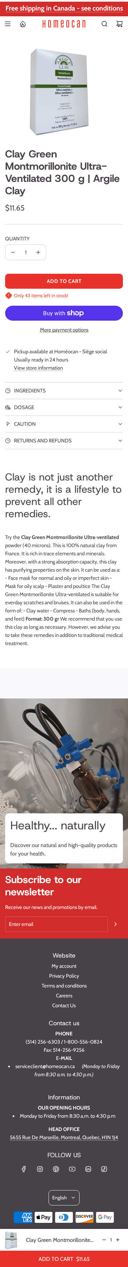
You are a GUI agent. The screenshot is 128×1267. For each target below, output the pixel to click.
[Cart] (119, 23)
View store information (38, 368)
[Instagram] (39, 1169)
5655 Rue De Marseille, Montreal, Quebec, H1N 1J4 (64, 1137)
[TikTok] (104, 1169)
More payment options (64, 330)
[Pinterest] (55, 1169)
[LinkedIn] (88, 1169)
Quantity (17, 239)
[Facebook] (23, 1169)
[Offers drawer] (22, 23)
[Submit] (115, 924)
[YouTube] (72, 1169)
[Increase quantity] (38, 252)
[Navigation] (7, 23)
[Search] (104, 23)
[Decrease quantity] (12, 252)
